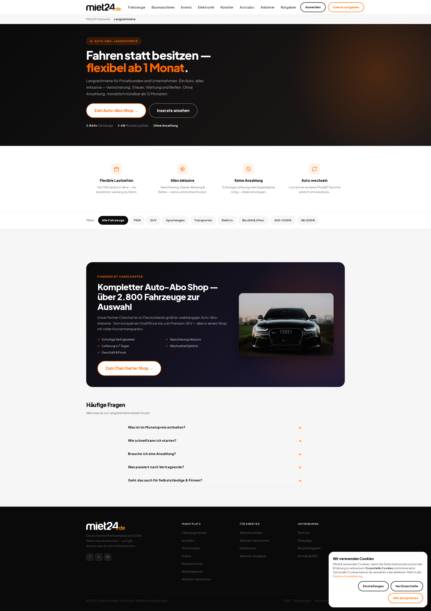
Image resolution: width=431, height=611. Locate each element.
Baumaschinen (163, 7)
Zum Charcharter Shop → (129, 368)
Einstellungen (373, 586)
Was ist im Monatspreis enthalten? (214, 427)
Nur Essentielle (407, 586)
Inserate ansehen (173, 110)
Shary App (305, 540)
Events (186, 7)
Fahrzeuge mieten (194, 532)
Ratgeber (288, 7)
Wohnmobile (191, 548)
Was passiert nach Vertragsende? (214, 467)
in (99, 557)
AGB (287, 600)
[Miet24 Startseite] (103, 7)
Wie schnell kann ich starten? (214, 440)
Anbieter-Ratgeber (253, 556)
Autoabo (247, 7)
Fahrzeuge (136, 7)
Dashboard (248, 548)
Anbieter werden (251, 532)
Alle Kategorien (192, 571)
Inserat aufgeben (346, 7)
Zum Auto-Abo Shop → (116, 110)
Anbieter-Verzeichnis (196, 579)
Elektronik (206, 7)
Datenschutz (302, 600)
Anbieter (268, 7)
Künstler (226, 7)
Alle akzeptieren (405, 598)
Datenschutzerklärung (348, 576)
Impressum (321, 600)
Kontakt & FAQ (308, 556)
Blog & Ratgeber (309, 548)
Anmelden (313, 7)
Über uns (304, 532)
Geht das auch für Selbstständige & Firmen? (214, 480)
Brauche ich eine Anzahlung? (214, 453)
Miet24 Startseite (98, 19)
